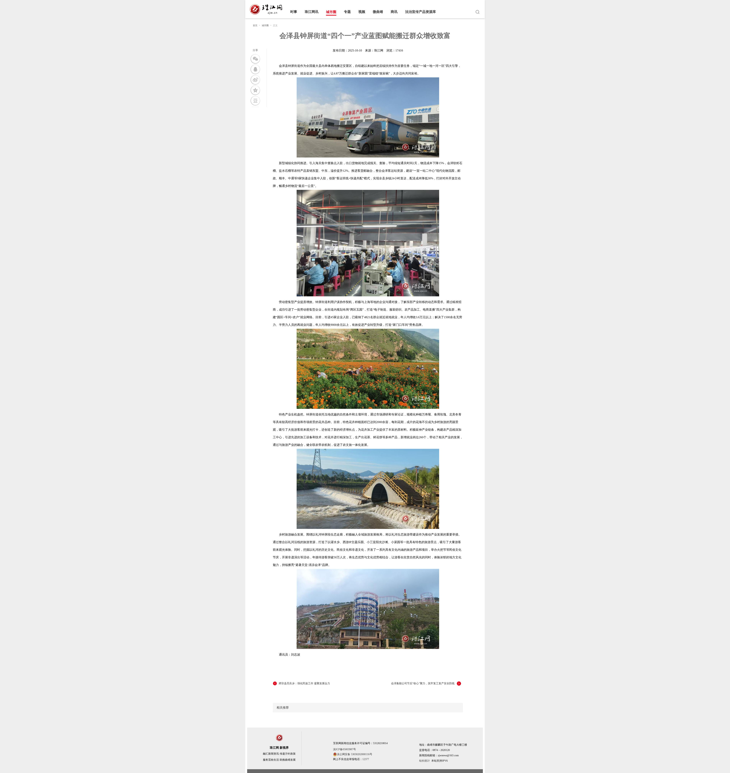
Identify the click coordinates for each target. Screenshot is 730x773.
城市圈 (331, 12)
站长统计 (424, 760)
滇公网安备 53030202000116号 (354, 754)
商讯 (394, 12)
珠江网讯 (311, 12)
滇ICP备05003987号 (344, 749)
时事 (293, 12)
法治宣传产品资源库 (420, 12)
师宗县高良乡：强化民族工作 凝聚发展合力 (304, 683)
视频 (361, 12)
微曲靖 (378, 12)
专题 (347, 12)
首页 (255, 25)
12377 (365, 759)
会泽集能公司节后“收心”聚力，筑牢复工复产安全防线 (423, 683)
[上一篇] (276, 683)
